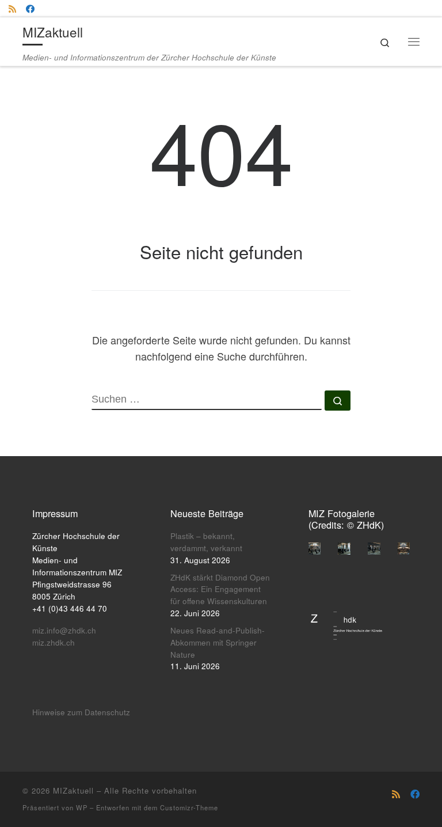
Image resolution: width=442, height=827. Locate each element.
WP (81, 807)
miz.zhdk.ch (53, 642)
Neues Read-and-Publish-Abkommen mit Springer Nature (217, 642)
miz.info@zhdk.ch (64, 630)
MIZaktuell (73, 790)
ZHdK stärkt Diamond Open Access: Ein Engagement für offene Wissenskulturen (220, 589)
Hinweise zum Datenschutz (81, 712)
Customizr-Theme (189, 807)
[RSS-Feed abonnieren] (12, 8)
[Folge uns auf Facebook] (30, 8)
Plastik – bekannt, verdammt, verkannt (206, 541)
